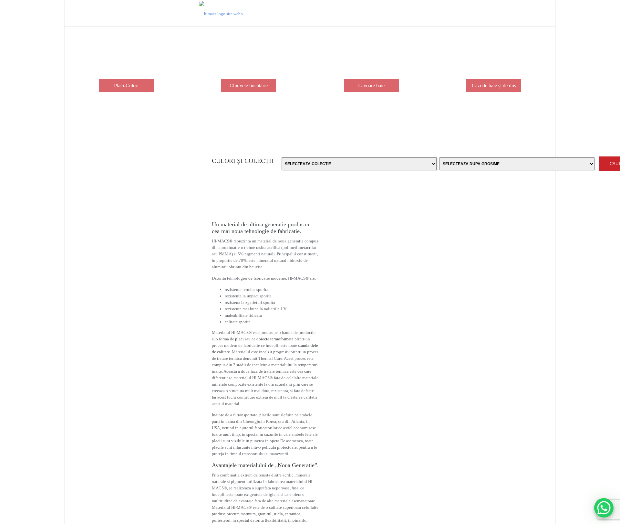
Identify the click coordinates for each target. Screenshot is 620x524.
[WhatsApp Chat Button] (604, 508)
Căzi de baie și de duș (494, 85)
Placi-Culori (126, 85)
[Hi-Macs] (221, 13)
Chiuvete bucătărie (249, 85)
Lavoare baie (371, 85)
